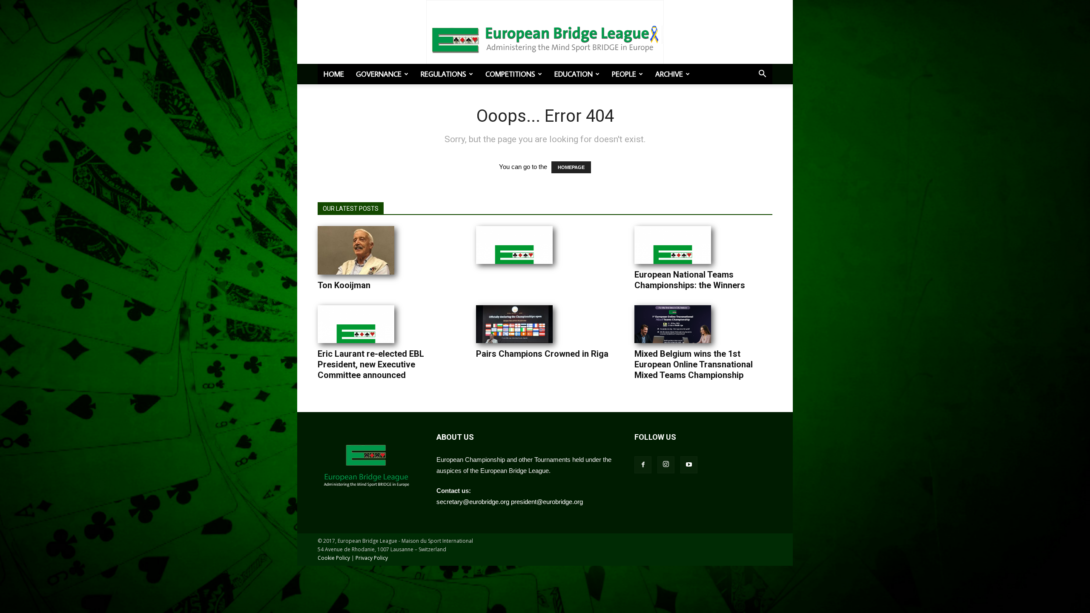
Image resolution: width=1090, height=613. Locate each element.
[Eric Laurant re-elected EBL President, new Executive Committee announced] (356, 324)
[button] (762, 74)
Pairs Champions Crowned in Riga (542, 354)
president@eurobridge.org (547, 501)
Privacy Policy (372, 557)
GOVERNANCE (379, 74)
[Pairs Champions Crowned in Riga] (514, 324)
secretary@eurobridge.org (472, 501)
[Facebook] (642, 464)
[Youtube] (688, 464)
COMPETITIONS (510, 74)
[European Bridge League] (545, 38)
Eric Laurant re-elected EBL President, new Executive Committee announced (371, 364)
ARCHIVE (669, 74)
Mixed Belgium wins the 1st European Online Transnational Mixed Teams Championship (693, 364)
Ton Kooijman (344, 285)
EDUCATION (573, 74)
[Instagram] (665, 464)
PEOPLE (624, 74)
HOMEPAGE (571, 167)
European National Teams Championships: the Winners (689, 279)
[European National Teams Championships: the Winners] (672, 245)
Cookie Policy (334, 557)
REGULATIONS (443, 74)
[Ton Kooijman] (356, 250)
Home (334, 74)
